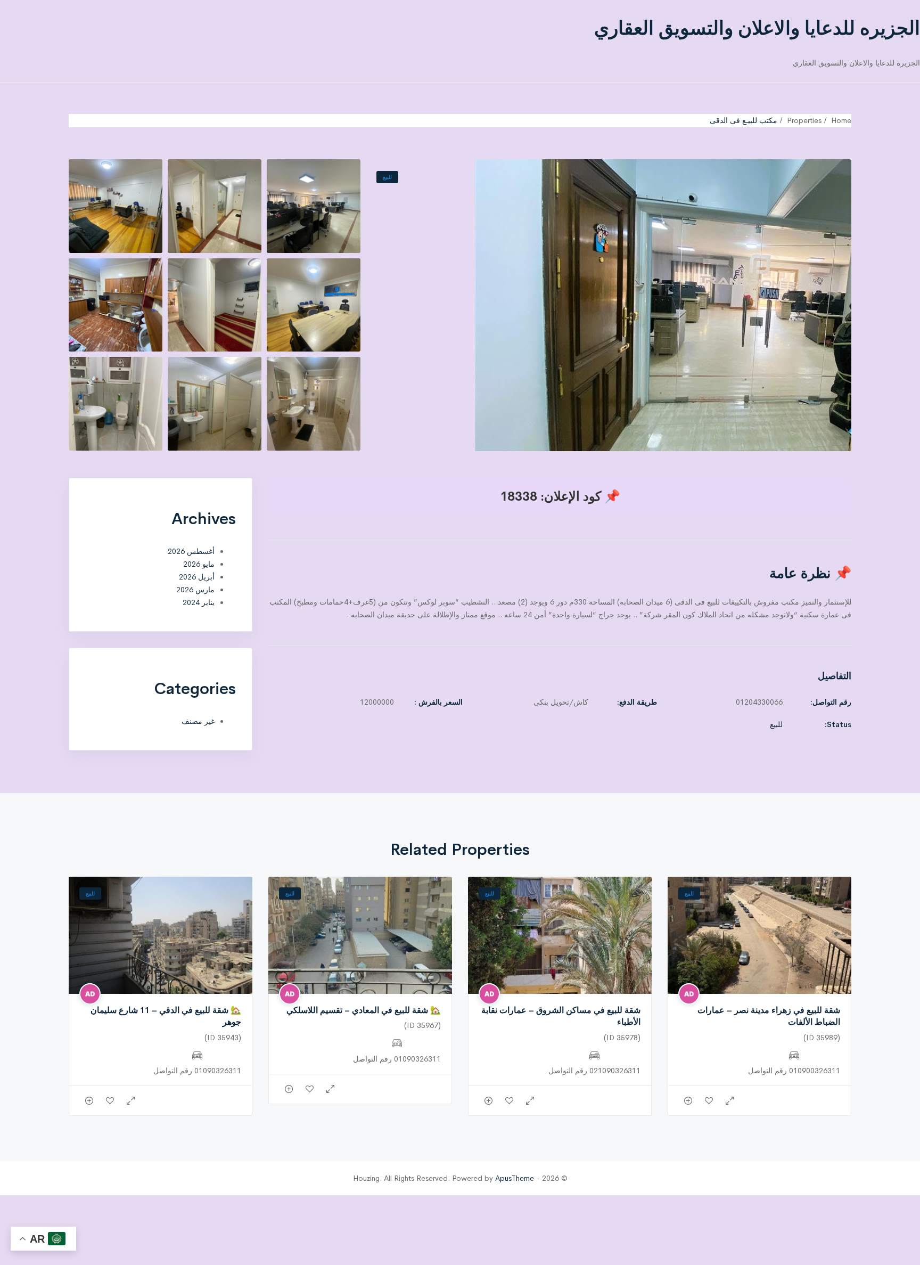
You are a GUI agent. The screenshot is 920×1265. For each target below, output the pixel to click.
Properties (804, 120)
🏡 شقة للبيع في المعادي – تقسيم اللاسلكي (363, 1010)
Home (841, 120)
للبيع (387, 177)
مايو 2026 (199, 564)
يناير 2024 (199, 602)
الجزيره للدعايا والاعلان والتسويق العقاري (757, 28)
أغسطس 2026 (191, 551)
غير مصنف (198, 721)
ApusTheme (514, 1178)
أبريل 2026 (197, 577)
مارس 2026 (195, 589)
